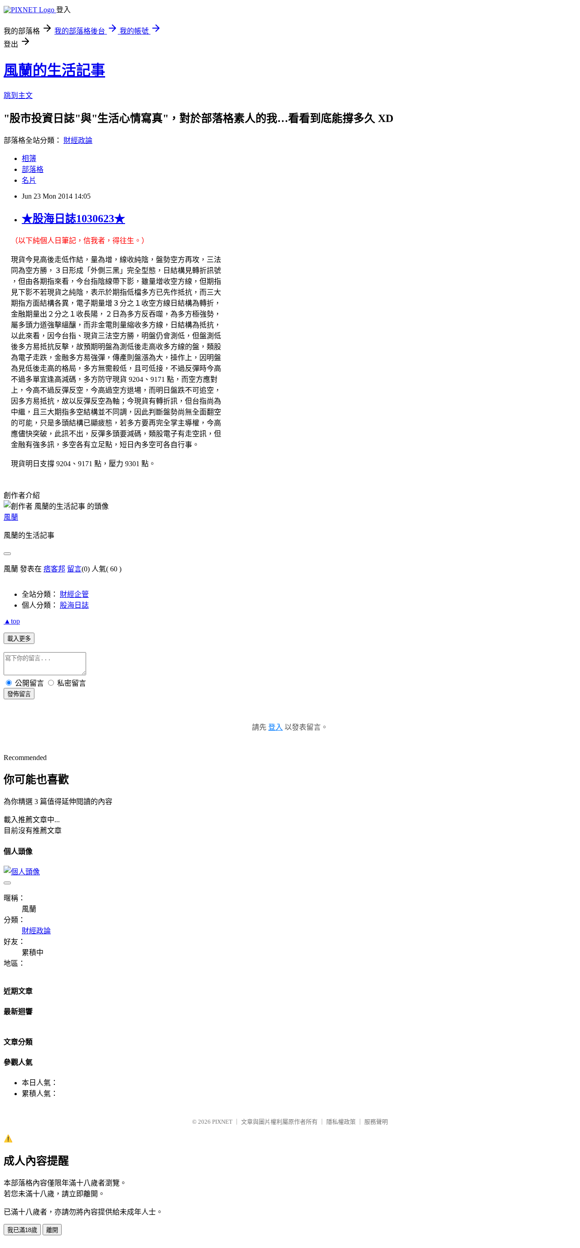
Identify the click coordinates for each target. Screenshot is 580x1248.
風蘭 (11, 517)
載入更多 (19, 638)
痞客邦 (54, 569)
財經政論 (77, 140)
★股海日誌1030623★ (73, 218)
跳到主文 (18, 95)
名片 (29, 180)
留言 (74, 569)
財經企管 (74, 594)
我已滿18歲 (22, 1230)
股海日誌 (74, 605)
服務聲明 (376, 1121)
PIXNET (222, 1121)
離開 (52, 1230)
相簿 (29, 158)
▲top (12, 621)
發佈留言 (19, 694)
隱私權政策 (341, 1121)
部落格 (33, 169)
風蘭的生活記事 (54, 70)
